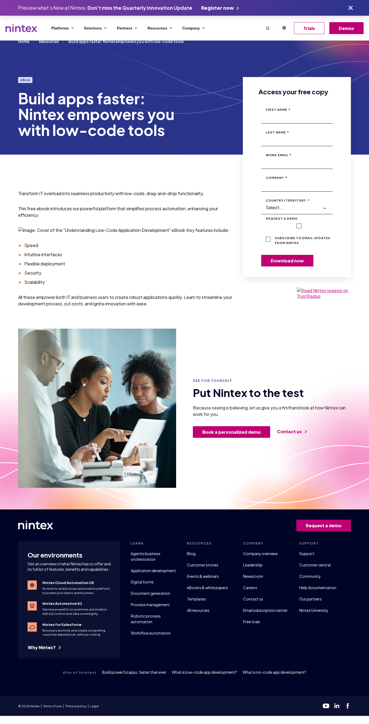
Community (310, 576)
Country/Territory (288, 200)
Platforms (60, 28)
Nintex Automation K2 (62, 603)
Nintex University (313, 610)
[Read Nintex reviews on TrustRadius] (324, 293)
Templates (196, 598)
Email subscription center (265, 610)
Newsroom (253, 576)
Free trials (251, 621)
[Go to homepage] (21, 28)
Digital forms (142, 581)
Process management (150, 604)
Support (306, 553)
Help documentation (317, 587)
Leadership (253, 564)
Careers (250, 587)
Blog (191, 553)
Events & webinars (203, 576)
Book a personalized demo (231, 432)
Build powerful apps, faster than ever (134, 672)
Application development (153, 570)
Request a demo (323, 525)
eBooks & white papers (207, 587)
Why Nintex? (42, 647)
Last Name (277, 132)
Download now (287, 260)
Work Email (278, 155)
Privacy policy (75, 706)
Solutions (93, 28)
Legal (94, 706)
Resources (157, 28)
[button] (267, 28)
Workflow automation (151, 632)
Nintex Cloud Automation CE (68, 582)
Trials (309, 28)
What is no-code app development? (274, 672)
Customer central (315, 564)
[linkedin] (337, 706)
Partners (124, 28)
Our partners (310, 598)
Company (191, 28)
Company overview (260, 553)
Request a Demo (282, 218)
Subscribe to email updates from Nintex (302, 240)
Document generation (150, 593)
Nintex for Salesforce (62, 624)
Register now (217, 8)
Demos (346, 28)
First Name (278, 109)
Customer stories (202, 564)
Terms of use (52, 706)
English (284, 28)
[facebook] (347, 706)
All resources (198, 610)
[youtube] (326, 706)
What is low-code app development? (204, 672)
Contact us (290, 431)
